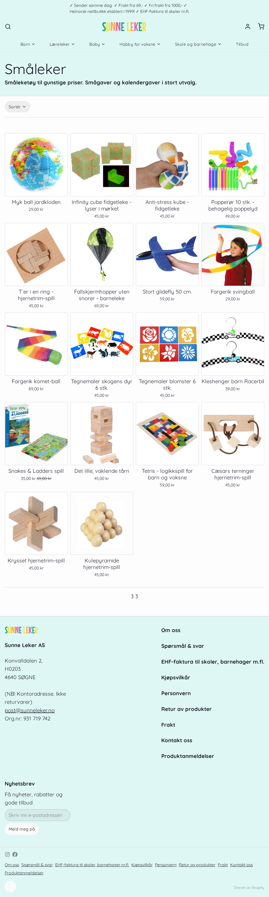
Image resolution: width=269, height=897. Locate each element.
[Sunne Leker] (124, 26)
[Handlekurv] (258, 26)
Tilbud (242, 44)
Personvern (176, 693)
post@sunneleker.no (30, 710)
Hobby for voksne (137, 44)
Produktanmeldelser (187, 756)
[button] (102, 188)
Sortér (15, 106)
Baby (94, 44)
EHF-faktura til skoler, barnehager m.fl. (212, 661)
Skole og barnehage (195, 44)
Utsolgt (36, 187)
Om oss (170, 630)
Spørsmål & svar (182, 646)
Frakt (168, 724)
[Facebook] (15, 854)
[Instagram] (7, 854)
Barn (25, 44)
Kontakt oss (176, 740)
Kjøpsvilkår (175, 677)
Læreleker (60, 44)
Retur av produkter (186, 709)
